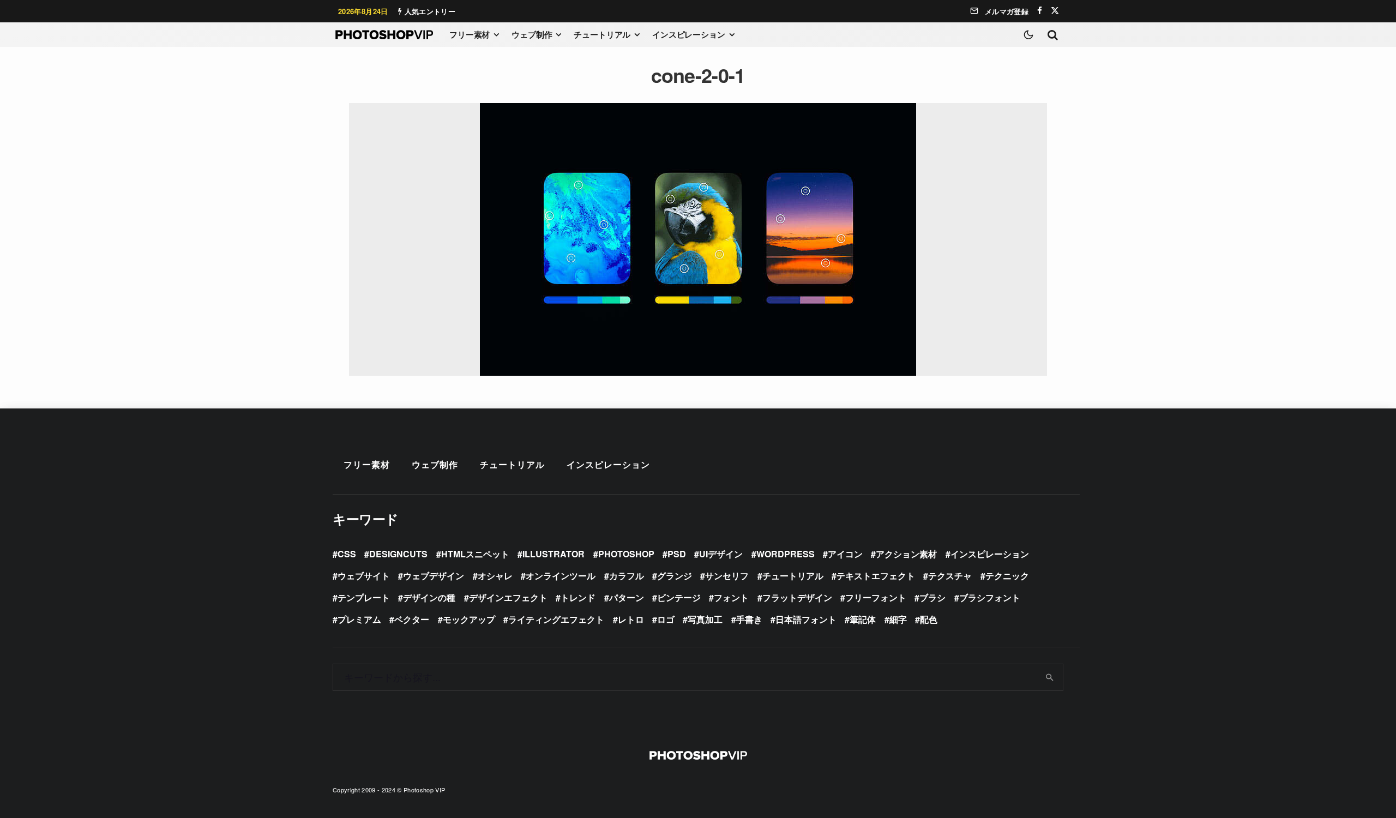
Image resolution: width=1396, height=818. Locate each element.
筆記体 (863, 619)
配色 (928, 619)
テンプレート (364, 597)
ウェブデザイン (433, 575)
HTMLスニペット (475, 554)
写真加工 (705, 619)
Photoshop (626, 554)
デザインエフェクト (508, 597)
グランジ (674, 575)
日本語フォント (806, 619)
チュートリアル (602, 34)
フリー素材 (469, 34)
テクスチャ (950, 575)
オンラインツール (560, 575)
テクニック (1007, 575)
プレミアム (359, 619)
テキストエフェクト (876, 575)
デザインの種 (429, 597)
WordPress (785, 554)
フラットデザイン (797, 597)
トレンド (578, 597)
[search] (1050, 677)
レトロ (631, 619)
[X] (1054, 10)
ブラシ (932, 597)
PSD (676, 554)
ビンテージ (679, 597)
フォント (731, 597)
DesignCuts (398, 554)
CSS (347, 554)
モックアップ (469, 619)
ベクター (411, 619)
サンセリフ (727, 575)
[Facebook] (1039, 10)
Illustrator (553, 554)
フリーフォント (875, 597)
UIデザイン (721, 554)
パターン (626, 597)
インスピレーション (688, 34)
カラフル (626, 575)
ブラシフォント (989, 597)
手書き (749, 619)
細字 (898, 619)
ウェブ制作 (532, 34)
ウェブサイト (364, 575)
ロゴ (666, 619)
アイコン (845, 554)
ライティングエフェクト (556, 619)
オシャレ (495, 575)
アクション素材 (906, 554)
